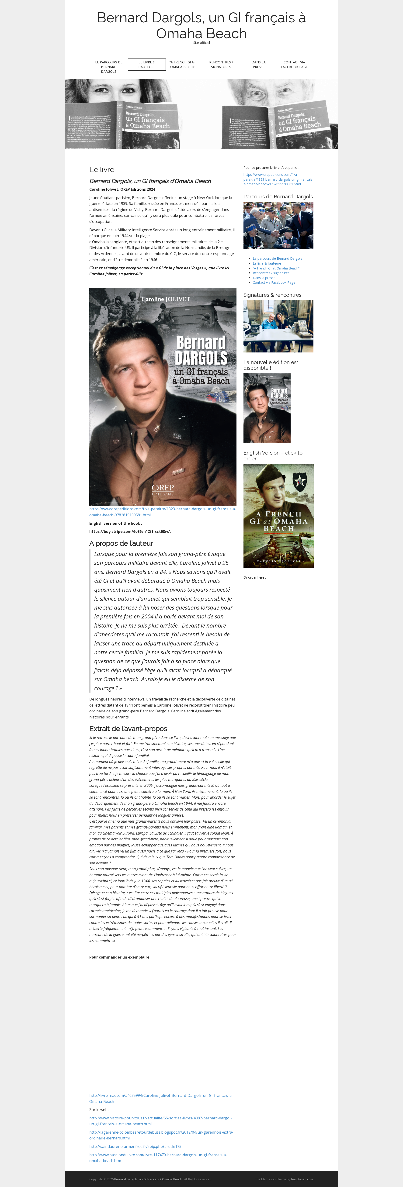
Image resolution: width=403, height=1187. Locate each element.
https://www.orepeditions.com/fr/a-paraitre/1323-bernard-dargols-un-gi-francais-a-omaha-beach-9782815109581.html (278, 179)
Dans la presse (259, 64)
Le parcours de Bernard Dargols (108, 67)
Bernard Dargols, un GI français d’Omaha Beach (150, 181)
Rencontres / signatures (221, 64)
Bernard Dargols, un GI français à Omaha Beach (201, 25)
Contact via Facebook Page (294, 64)
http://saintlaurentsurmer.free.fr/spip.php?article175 (135, 1146)
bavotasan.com (302, 1179)
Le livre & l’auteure (146, 64)
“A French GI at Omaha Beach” (183, 64)
